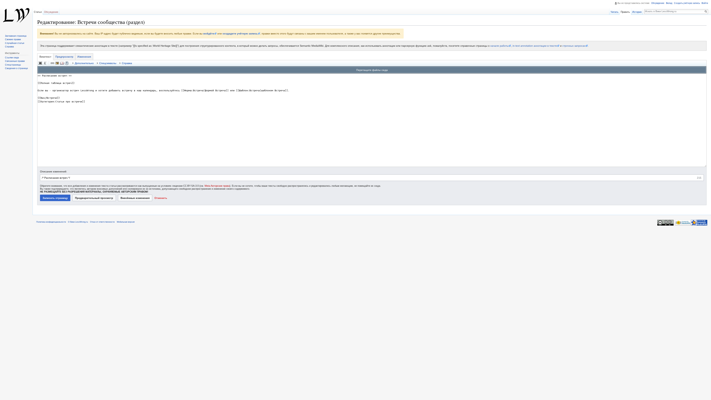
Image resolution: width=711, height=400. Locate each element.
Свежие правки (13, 39)
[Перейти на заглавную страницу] (16, 15)
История (637, 12)
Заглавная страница (15, 36)
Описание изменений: (53, 171)
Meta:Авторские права (217, 186)
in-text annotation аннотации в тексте (535, 45)
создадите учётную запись (240, 33)
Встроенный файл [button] (57, 63)
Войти (705, 3)
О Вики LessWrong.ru (78, 222)
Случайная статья (14, 43)
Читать (614, 12)
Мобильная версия (126, 222)
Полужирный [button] (40, 63)
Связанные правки (15, 61)
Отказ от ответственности (102, 222)
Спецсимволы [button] (107, 63)
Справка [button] (127, 63)
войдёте (208, 33)
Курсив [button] (45, 63)
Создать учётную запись (687, 3)
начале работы (499, 45)
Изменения (84, 56)
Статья (38, 12)
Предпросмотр (64, 56)
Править (625, 12)
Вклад (669, 3)
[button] (160, 198)
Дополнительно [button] (84, 63)
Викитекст (45, 56)
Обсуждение (657, 3)
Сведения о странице (16, 68)
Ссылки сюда (12, 57)
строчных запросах (573, 45)
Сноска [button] (62, 63)
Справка (9, 46)
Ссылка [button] (52, 63)
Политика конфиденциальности (51, 222)
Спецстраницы (13, 65)
